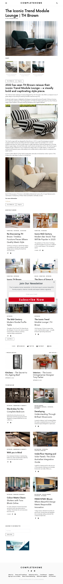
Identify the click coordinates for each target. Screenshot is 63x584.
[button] (31, 283)
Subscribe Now (31, 299)
